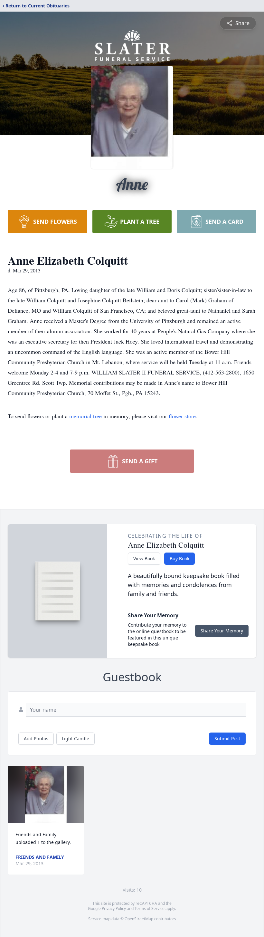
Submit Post (227, 738)
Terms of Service (150, 908)
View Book (144, 558)
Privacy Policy (114, 908)
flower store (182, 416)
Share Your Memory (222, 631)
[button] (46, 794)
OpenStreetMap (139, 919)
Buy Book (179, 558)
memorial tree (85, 416)
